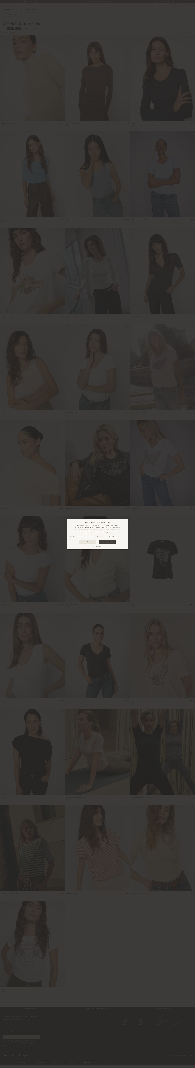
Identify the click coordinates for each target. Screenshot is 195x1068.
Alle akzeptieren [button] (107, 542)
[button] (97, 546)
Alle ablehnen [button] (87, 542)
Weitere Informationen (107, 532)
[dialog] (97, 534)
